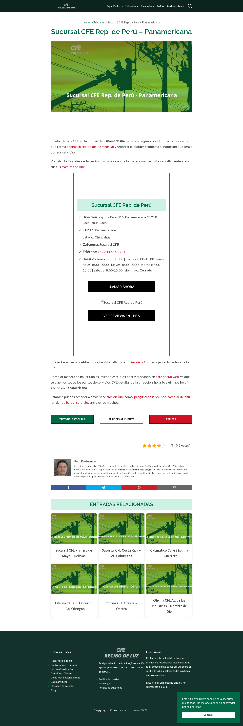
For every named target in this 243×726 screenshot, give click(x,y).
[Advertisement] (128, 124)
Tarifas (160, 6)
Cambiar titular (59, 681)
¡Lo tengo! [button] (209, 714)
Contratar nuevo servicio (64, 664)
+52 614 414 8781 (111, 252)
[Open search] (190, 6)
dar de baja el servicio (72, 402)
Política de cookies (109, 679)
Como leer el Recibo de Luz (65, 677)
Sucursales (146, 6)
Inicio (86, 22)
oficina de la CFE (137, 362)
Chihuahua (98, 22)
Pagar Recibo (113, 6)
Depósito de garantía (62, 685)
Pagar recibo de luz (61, 660)
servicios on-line (111, 397)
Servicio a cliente (175, 6)
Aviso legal (105, 683)
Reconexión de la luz (62, 669)
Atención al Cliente (61, 673)
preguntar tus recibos (150, 397)
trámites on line (73, 167)
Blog (53, 690)
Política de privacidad (110, 687)
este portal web (167, 377)
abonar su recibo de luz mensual (90, 147)
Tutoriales (130, 6)
